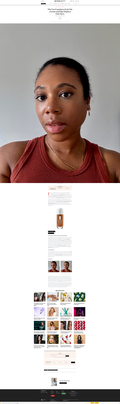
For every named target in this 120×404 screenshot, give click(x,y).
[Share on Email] (45, 374)
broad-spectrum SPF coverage (60, 197)
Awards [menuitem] (63, 3)
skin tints (70, 251)
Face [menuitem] (52, 3)
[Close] (119, 403)
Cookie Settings (63, 393)
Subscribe (53, 395)
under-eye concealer (55, 195)
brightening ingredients (51, 203)
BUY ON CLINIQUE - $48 (51, 231)
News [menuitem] (50, 3)
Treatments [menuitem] (55, 3)
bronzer (60, 195)
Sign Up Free (73, 395)
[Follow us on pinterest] (43, 392)
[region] (60, 403)
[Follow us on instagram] (44, 392)
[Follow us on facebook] (41, 392)
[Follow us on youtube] (46, 392)
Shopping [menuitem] (66, 3)
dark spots (63, 240)
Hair (34, 302)
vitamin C (60, 238)
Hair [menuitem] (60, 3)
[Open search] (78, 3)
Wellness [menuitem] (69, 3)
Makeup (75, 344)
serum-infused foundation (59, 254)
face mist (60, 281)
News (74, 302)
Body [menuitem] (58, 3)
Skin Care (48, 302)
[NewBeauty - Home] (60, 1)
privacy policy (65, 357)
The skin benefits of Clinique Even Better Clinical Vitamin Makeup (53, 189)
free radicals (67, 239)
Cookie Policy (17, 403)
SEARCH (73, 362)
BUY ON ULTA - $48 (51, 233)
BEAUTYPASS (75, 3)
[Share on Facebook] (44, 374)
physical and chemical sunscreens (61, 245)
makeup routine (62, 194)
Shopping (61, 302)
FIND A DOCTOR (43, 3)
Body (61, 344)
